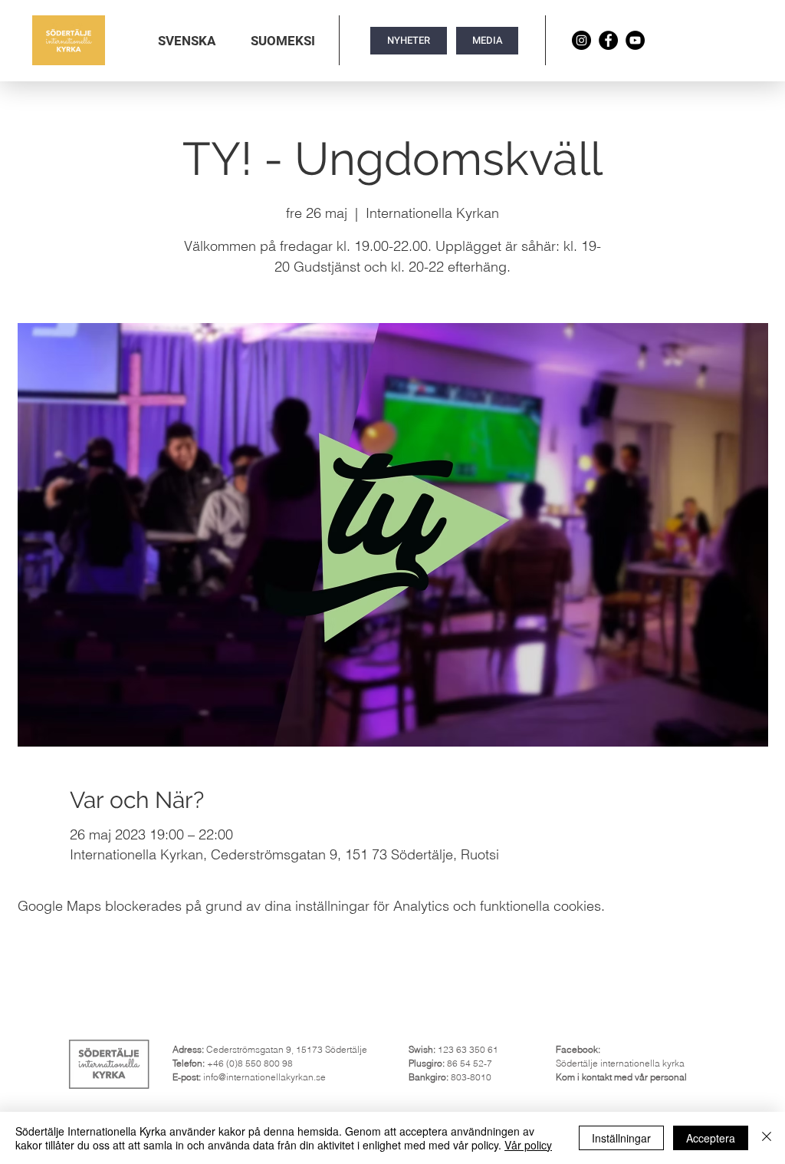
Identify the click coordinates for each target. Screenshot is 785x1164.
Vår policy (528, 1144)
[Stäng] (766, 1138)
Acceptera (710, 1138)
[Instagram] (581, 40)
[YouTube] (635, 40)
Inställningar (621, 1138)
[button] (187, 40)
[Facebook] (608, 40)
